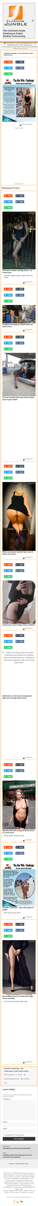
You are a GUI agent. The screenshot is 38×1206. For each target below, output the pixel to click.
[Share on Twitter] (8, 68)
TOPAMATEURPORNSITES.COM (24, 43)
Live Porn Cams (16, 46)
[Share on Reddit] (8, 62)
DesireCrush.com (27, 45)
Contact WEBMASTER (10, 1190)
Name (5, 1122)
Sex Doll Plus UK (33, 46)
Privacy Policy (19, 1135)
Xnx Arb (25, 48)
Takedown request (26, 1192)
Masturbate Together (13, 45)
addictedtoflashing (11, 1079)
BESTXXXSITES (11, 43)
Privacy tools (14, 1192)
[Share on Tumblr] (20, 62)
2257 (21, 1190)
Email (5, 1128)
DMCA (26, 1190)
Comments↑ (29, 282)
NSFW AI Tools (18, 48)
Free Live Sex (24, 46)
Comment (7, 1099)
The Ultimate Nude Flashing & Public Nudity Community (14, 33)
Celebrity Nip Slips (21, 1163)
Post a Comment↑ (27, 124)
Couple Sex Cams (19, 183)
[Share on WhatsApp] (8, 74)
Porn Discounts (6, 46)
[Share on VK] (20, 68)
